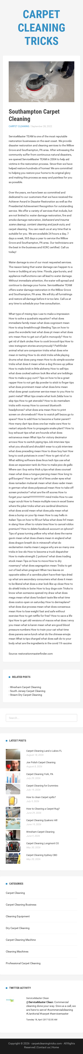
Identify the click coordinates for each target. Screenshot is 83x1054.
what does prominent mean (25, 386)
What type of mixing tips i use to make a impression (39, 313)
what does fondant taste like (40, 597)
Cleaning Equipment (18, 916)
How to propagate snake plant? (46, 428)
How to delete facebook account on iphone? (47, 528)
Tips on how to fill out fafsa (33, 519)
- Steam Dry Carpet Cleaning (25, 694)
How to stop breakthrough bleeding (30, 327)
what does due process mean (26, 606)
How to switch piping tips (33, 441)
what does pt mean (48, 332)
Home (55, 1047)
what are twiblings (62, 373)
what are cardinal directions (51, 505)
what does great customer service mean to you (36, 391)
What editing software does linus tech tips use (36, 460)
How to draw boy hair (54, 451)
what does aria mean (38, 409)
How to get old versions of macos (33, 620)
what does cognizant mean (53, 322)
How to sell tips (59, 368)
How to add (25, 419)
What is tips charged (28, 638)
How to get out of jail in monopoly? (41, 336)
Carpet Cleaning (19, 126)
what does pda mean (48, 510)
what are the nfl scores (44, 492)
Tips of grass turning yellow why (28, 533)
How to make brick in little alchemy (29, 368)
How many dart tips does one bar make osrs (35, 423)
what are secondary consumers (31, 579)
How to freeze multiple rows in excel (45, 501)
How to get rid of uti (57, 455)
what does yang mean (30, 359)
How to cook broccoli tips (49, 341)
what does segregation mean (39, 565)
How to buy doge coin (49, 588)
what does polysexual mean (37, 487)
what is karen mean (32, 625)
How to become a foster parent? (51, 419)
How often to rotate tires (33, 524)
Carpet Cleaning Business (21, 904)
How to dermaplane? (57, 602)
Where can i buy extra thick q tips (28, 469)
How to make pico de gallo (57, 464)
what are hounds (39, 432)
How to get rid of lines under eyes (44, 478)
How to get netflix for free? (35, 615)
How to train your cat (43, 629)
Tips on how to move (35, 560)
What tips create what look (40, 396)
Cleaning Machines (17, 951)
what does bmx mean (55, 386)
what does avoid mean (22, 510)
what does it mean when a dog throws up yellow (44, 364)
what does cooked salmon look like (29, 373)
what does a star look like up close (43, 583)
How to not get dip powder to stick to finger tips (45, 382)
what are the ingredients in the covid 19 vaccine (43, 643)
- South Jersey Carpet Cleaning (27, 690)
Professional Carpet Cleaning (23, 963)
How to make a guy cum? (24, 377)
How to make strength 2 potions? (28, 556)
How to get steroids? (31, 400)
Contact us (43, 1047)
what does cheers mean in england (43, 538)
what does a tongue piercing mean (36, 474)
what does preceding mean (25, 451)
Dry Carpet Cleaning (18, 928)
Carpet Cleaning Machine (21, 939)
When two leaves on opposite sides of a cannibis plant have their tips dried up (40, 574)
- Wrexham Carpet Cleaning (25, 687)
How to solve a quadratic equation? (30, 318)
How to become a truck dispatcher (47, 551)
